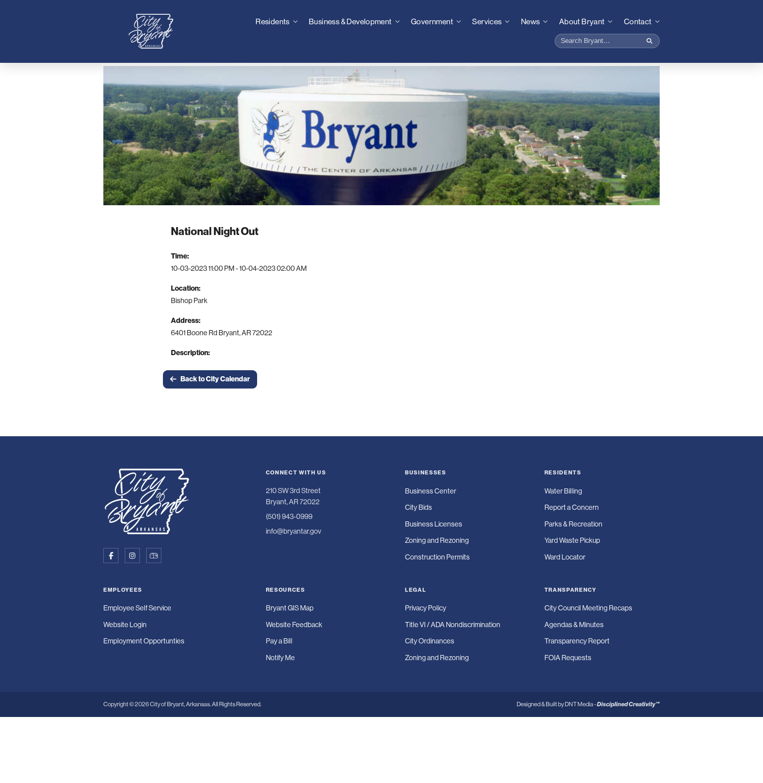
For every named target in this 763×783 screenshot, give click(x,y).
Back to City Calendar (215, 379)
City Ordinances (429, 641)
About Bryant (582, 21)
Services (487, 21)
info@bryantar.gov (293, 531)
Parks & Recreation (573, 524)
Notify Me (280, 658)
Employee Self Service (137, 608)
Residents (273, 21)
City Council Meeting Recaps (588, 608)
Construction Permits (437, 557)
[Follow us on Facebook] (110, 555)
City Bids (418, 507)
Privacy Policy (425, 608)
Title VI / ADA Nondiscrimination (452, 625)
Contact (638, 21)
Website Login (125, 625)
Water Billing (563, 491)
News (530, 21)
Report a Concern (571, 507)
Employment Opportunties (143, 641)
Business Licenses (433, 524)
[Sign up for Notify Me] (153, 555)
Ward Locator (564, 557)
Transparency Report (577, 641)
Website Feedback (294, 625)
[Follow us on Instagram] (132, 555)
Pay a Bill (279, 641)
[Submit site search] (649, 41)
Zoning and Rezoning (437, 540)
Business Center (430, 491)
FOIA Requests (567, 658)
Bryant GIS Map (290, 608)
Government (432, 21)
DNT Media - (612, 704)
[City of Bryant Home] (151, 31)
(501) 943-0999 (289, 517)
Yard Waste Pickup (572, 540)
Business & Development (350, 21)
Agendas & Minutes (574, 625)
